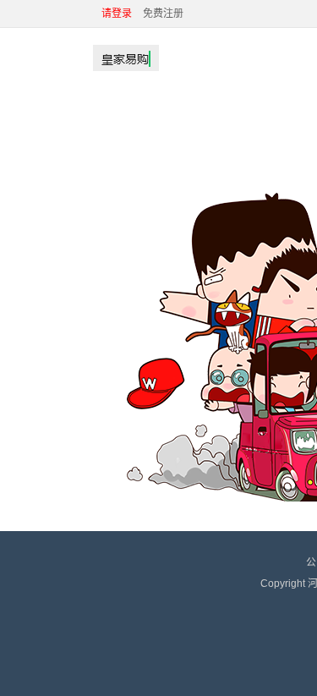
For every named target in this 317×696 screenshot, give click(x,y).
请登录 (116, 13)
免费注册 (163, 13)
